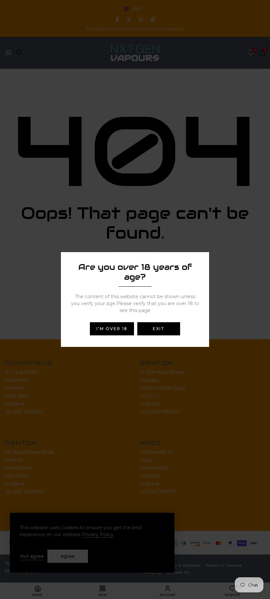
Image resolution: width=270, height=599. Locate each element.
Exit (159, 328)
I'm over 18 (111, 328)
